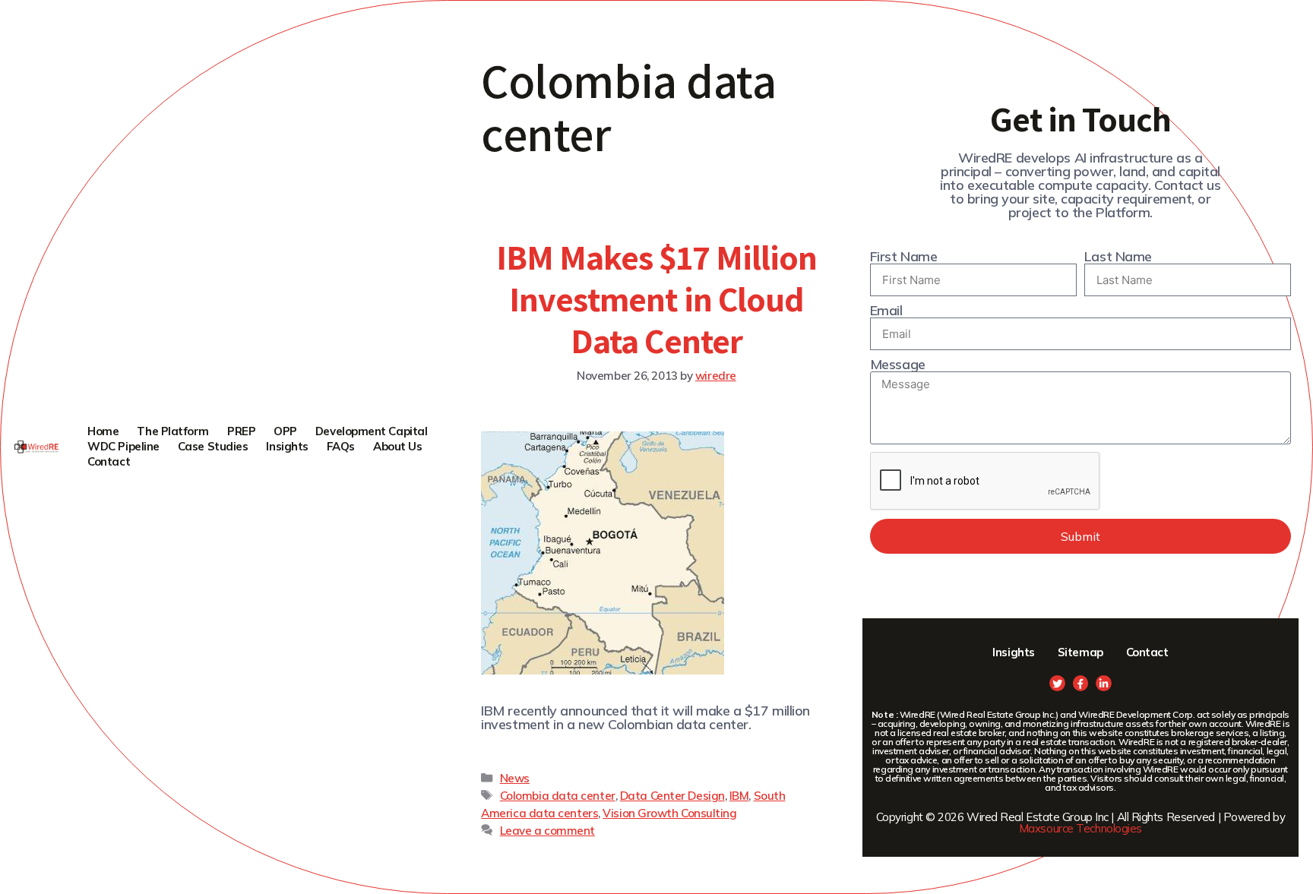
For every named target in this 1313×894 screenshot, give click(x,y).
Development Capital (371, 431)
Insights (287, 446)
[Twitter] (1057, 683)
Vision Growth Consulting (669, 813)
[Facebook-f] (1081, 683)
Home (103, 431)
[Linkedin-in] (1104, 683)
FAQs (341, 446)
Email (886, 310)
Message (897, 364)
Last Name (1118, 257)
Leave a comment (547, 830)
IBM (739, 795)
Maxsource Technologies (1080, 828)
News (515, 778)
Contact (108, 461)
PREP (241, 431)
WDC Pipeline (123, 446)
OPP (285, 431)
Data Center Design (672, 795)
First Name (904, 257)
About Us (397, 446)
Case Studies (213, 446)
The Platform (173, 431)
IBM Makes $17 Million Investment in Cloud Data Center (657, 298)
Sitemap (1080, 652)
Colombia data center (557, 795)
